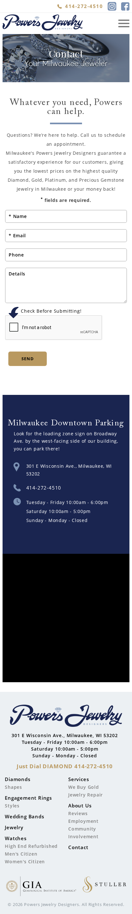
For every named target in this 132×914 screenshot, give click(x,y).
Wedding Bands (24, 816)
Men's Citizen (21, 854)
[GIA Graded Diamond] (41, 887)
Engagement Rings (28, 798)
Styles (12, 806)
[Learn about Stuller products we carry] (104, 887)
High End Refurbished (31, 846)
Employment (83, 821)
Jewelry (14, 827)
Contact (78, 847)
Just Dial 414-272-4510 (65, 766)
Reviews (78, 813)
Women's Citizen (25, 861)
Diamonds (17, 779)
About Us (79, 805)
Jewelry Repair (85, 795)
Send (27, 358)
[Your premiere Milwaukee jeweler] (66, 717)
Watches (16, 838)
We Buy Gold (83, 787)
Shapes (13, 787)
